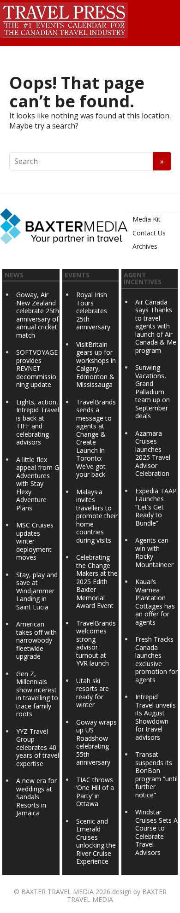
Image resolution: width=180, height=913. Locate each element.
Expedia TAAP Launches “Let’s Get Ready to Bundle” (156, 506)
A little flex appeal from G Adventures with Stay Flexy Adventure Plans (37, 483)
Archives (144, 246)
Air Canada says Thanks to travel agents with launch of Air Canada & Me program (155, 326)
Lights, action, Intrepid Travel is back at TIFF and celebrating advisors (37, 422)
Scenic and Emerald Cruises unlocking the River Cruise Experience (96, 841)
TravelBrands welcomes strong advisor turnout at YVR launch (96, 643)
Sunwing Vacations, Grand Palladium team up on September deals (152, 391)
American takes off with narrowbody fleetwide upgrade (36, 640)
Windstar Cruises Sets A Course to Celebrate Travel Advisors (156, 832)
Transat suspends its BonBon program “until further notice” (156, 774)
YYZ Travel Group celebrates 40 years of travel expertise (37, 747)
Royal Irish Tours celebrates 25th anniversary (93, 310)
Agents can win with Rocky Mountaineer (154, 552)
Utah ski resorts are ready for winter (92, 692)
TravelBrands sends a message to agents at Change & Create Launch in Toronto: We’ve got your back (96, 438)
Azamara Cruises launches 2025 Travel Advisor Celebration (152, 453)
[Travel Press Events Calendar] (64, 18)
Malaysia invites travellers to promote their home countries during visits (97, 515)
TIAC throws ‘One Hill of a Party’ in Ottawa (95, 791)
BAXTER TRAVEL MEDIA (57, 891)
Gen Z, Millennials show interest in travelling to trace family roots (37, 694)
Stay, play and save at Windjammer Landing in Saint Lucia (37, 590)
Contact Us (149, 232)
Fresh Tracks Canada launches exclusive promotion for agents (156, 659)
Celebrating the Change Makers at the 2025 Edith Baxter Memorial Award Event (97, 581)
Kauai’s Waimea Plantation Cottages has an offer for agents (155, 601)
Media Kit (146, 219)
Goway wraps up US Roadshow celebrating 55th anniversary (96, 742)
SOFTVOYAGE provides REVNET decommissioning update (37, 368)
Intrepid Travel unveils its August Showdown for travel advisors (155, 717)
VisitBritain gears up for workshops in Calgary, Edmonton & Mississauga (96, 364)
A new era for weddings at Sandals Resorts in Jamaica (36, 796)
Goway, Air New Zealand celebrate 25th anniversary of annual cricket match (37, 314)
